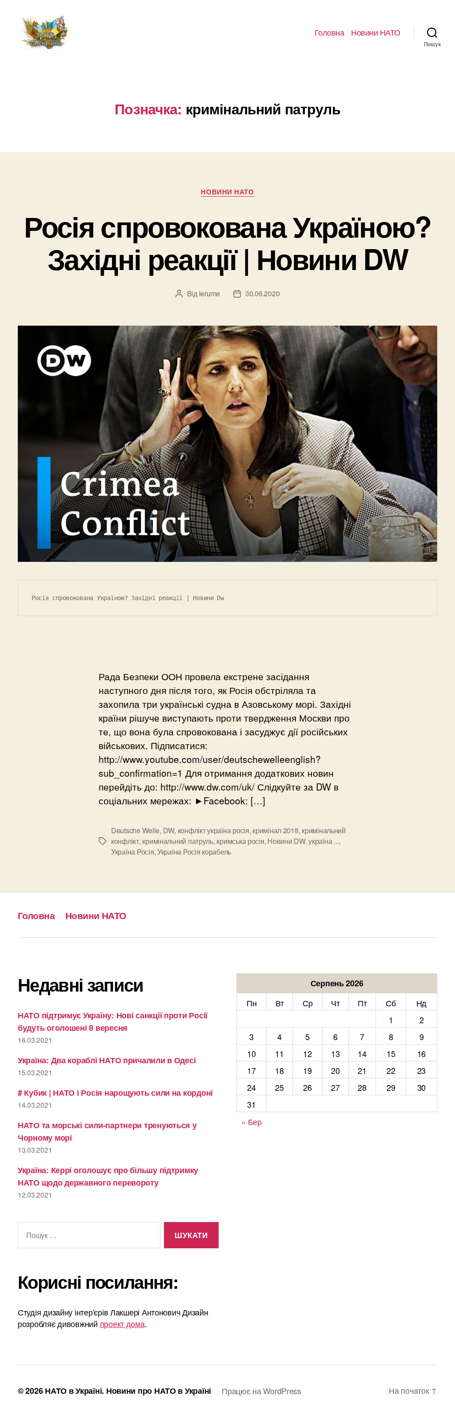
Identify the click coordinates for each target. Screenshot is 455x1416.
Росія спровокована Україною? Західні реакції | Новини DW (227, 242)
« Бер (251, 1121)
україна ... (323, 841)
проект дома (122, 1323)
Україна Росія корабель (194, 852)
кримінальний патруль (177, 841)
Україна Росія (132, 852)
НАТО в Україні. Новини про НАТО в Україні (128, 1390)
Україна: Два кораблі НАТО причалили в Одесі (107, 1060)
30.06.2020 (262, 293)
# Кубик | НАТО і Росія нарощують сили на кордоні (115, 1092)
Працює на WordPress (261, 1390)
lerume (209, 293)
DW (168, 830)
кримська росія (240, 841)
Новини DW (286, 841)
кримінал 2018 (275, 830)
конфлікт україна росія (213, 830)
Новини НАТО (375, 32)
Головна (329, 32)
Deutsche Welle (135, 830)
